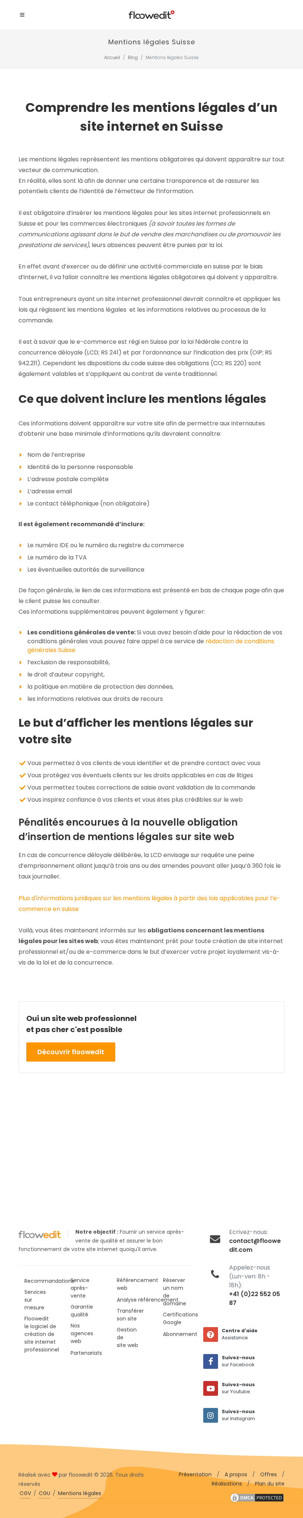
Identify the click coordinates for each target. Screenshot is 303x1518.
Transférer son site (130, 1314)
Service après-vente (80, 1288)
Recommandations (49, 1281)
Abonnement (180, 1334)
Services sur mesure (35, 1299)
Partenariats (86, 1353)
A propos (236, 1474)
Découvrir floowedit (70, 1051)
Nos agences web (82, 1333)
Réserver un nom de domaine (174, 1292)
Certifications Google (180, 1318)
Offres (268, 1474)
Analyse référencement (147, 1299)
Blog (133, 57)
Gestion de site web (127, 1337)
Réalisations (227, 1483)
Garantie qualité (82, 1310)
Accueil (112, 57)
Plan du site (270, 1483)
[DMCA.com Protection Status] (257, 1497)
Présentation (195, 1474)
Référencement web (137, 1284)
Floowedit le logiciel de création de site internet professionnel (41, 1334)
